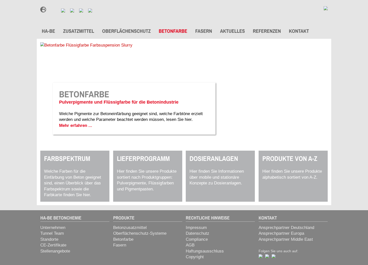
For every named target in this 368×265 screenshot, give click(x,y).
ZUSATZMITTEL (78, 31)
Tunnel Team (52, 233)
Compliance (197, 239)
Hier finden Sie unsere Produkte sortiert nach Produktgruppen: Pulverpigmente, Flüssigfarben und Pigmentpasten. (146, 172)
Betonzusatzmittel (130, 227)
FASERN (203, 31)
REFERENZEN (267, 31)
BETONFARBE (173, 31)
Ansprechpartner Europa (281, 233)
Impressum (196, 227)
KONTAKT (299, 31)
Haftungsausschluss (205, 251)
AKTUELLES (232, 31)
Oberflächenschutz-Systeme (139, 233)
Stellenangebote (55, 251)
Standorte (49, 239)
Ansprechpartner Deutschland (286, 227)
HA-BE (48, 31)
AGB (190, 245)
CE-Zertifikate (53, 245)
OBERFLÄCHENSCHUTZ (126, 31)
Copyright (195, 256)
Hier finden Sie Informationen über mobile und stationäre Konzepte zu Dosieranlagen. (217, 169)
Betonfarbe (123, 239)
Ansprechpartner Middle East (286, 239)
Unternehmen (52, 227)
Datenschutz (197, 233)
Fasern (119, 245)
